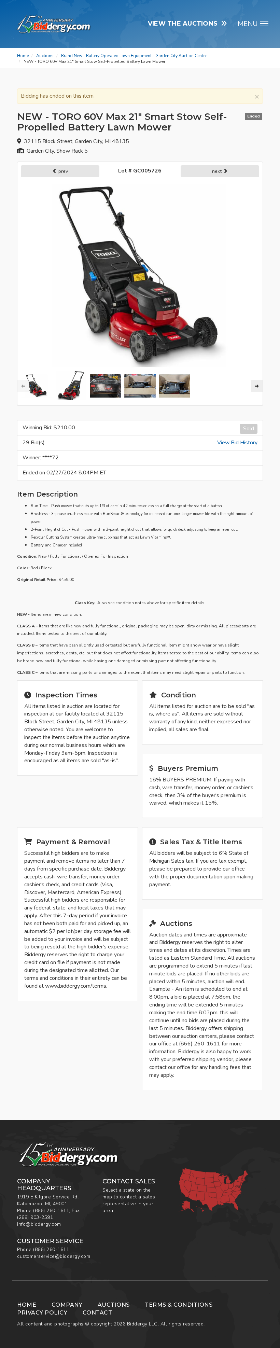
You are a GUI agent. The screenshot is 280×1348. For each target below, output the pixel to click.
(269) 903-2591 (35, 1217)
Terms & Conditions (178, 1305)
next (217, 171)
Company (67, 1305)
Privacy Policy (42, 1312)
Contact (97, 1312)
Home (23, 55)
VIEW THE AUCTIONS (184, 23)
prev (62, 171)
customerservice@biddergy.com (53, 1256)
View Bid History (237, 442)
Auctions (45, 55)
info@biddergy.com (39, 1224)
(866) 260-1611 (51, 1210)
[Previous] (23, 386)
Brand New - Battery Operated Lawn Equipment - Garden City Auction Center (134, 55)
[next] (257, 386)
